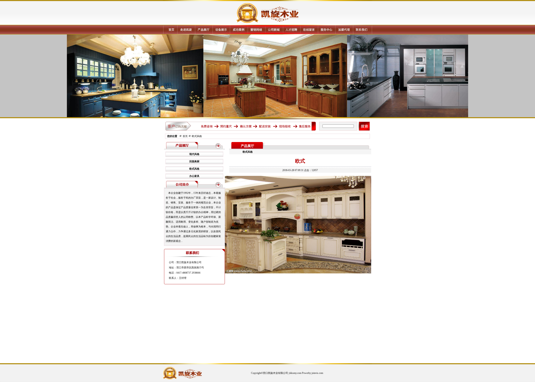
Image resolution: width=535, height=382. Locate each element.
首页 (185, 136)
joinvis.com (317, 373)
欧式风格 (197, 136)
